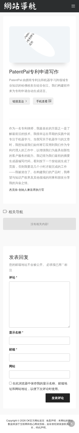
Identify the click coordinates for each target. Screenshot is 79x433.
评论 (13, 277)
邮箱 (13, 349)
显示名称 (16, 332)
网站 (12, 366)
